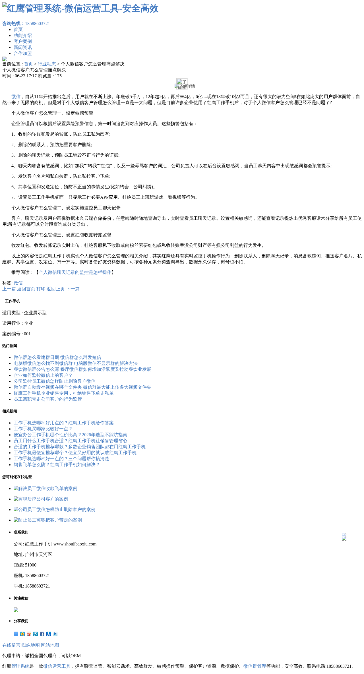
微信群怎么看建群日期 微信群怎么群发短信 (57, 357)
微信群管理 (254, 666)
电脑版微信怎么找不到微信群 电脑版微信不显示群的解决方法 (76, 363)
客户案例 (23, 41)
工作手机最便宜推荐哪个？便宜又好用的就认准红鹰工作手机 (75, 452)
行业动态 (47, 63)
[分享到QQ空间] (22, 634)
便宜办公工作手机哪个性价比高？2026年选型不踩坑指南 (70, 434)
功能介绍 (23, 35)
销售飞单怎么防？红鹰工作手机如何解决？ (57, 464)
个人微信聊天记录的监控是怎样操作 (75, 272)
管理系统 (20, 666)
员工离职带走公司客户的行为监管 (48, 399)
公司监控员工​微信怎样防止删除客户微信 (55, 381)
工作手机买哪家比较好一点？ (43, 428)
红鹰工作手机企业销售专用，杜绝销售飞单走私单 (64, 393)
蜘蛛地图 (31, 645)
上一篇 (9, 288)
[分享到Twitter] (55, 634)
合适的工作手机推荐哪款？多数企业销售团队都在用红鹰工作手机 (80, 446)
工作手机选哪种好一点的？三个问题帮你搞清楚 (61, 458)
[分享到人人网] (48, 634)
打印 (41, 288)
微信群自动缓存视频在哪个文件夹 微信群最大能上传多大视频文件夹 (82, 387)
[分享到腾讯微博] (35, 634)
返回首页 (26, 288)
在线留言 (11, 645)
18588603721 (26, 23)
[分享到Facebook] (42, 634)
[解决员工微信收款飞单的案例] (45, 488)
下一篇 (73, 288)
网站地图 (50, 645)
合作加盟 (23, 53)
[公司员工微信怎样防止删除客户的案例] (55, 509)
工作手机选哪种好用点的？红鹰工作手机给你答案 (64, 422)
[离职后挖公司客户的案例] (41, 499)
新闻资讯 (23, 47)
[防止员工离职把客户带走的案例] (48, 520)
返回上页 (56, 288)
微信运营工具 (57, 666)
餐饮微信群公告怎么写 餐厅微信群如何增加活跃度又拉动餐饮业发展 (82, 369)
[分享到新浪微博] (29, 634)
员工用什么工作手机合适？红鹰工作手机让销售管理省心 (70, 440)
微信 (15, 96)
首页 (18, 29)
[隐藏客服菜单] (344, 520)
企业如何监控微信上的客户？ (43, 375)
